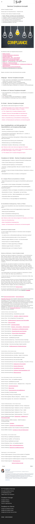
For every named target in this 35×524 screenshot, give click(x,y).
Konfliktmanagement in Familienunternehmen (17, 346)
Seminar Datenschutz (20, 296)
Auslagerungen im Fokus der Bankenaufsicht (11, 59)
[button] (1, 1)
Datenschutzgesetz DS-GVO (9, 296)
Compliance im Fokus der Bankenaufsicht (20, 429)
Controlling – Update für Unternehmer (21, 316)
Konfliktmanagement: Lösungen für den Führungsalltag (18, 320)
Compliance (12, 423)
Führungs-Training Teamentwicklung (18, 333)
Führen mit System (11, 322)
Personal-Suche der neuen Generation (19, 331)
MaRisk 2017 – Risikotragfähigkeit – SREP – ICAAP (12, 60)
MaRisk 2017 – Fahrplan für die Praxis (10, 62)
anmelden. (28, 290)
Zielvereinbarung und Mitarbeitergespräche (20, 329)
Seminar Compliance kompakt (17, 463)
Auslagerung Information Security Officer (9, 512)
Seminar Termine (19, 286)
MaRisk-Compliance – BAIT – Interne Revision (11, 57)
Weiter (31, 466)
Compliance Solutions (5, 501)
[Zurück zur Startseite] (17, 1)
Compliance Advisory (5, 499)
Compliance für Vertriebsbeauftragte (16, 425)
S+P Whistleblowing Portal (6, 492)
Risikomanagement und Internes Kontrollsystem (12, 66)
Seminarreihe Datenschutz (15, 307)
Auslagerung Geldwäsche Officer (7, 508)
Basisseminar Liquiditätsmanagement (17, 447)
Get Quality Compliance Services (7, 491)
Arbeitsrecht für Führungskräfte (20, 363)
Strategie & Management (18, 366)
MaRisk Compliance (6, 53)
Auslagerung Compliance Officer (7, 510)
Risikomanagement (17, 372)
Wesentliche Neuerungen (6, 298)
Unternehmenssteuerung (13, 385)
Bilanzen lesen (11, 388)
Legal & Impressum (8, 516)
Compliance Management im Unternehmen (11, 55)
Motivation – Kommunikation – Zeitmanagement (20, 326)
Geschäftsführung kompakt (19, 368)
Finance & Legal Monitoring (6, 503)
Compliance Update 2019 (7, 56)
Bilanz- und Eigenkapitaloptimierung (16, 445)
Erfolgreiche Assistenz (15, 324)
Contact (2, 516)
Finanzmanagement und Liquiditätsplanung (17, 390)
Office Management (16, 460)
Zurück (3, 466)
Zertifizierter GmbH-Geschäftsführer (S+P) (22, 370)
